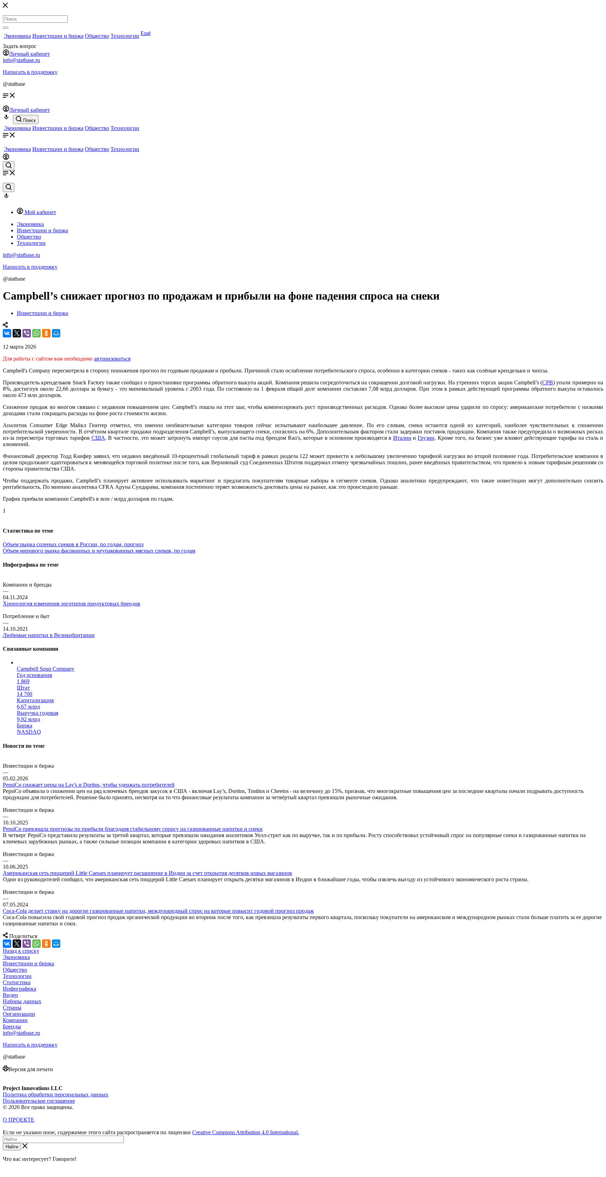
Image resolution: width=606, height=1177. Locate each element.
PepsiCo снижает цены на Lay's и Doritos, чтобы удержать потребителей (89, 785)
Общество (97, 36)
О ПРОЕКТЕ (18, 1120)
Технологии (124, 36)
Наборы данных (22, 1001)
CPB (547, 382)
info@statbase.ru (21, 60)
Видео (10, 995)
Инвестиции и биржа (57, 36)
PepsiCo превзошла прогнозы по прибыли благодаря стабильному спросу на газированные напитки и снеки (133, 829)
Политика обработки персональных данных (55, 1094)
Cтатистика (17, 982)
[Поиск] (5, 28)
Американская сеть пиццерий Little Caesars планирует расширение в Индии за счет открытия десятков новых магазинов (147, 873)
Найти (12, 1146)
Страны (12, 1008)
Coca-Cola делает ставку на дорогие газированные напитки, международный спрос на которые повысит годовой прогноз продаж (158, 911)
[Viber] (26, 333)
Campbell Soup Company (45, 669)
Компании (15, 1020)
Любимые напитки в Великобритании (49, 635)
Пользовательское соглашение (39, 1101)
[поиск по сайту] (8, 165)
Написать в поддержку (30, 72)
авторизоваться (112, 359)
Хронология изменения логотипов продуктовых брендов (71, 604)
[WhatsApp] (36, 333)
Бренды (12, 1026)
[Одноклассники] (46, 333)
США (98, 438)
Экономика (17, 36)
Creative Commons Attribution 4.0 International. (245, 1132)
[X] (17, 333)
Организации (19, 1014)
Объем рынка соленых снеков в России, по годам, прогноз (73, 544)
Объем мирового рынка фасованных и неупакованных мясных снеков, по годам (99, 551)
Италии (402, 438)
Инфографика (19, 989)
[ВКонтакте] (7, 333)
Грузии (426, 438)
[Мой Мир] (56, 333)
